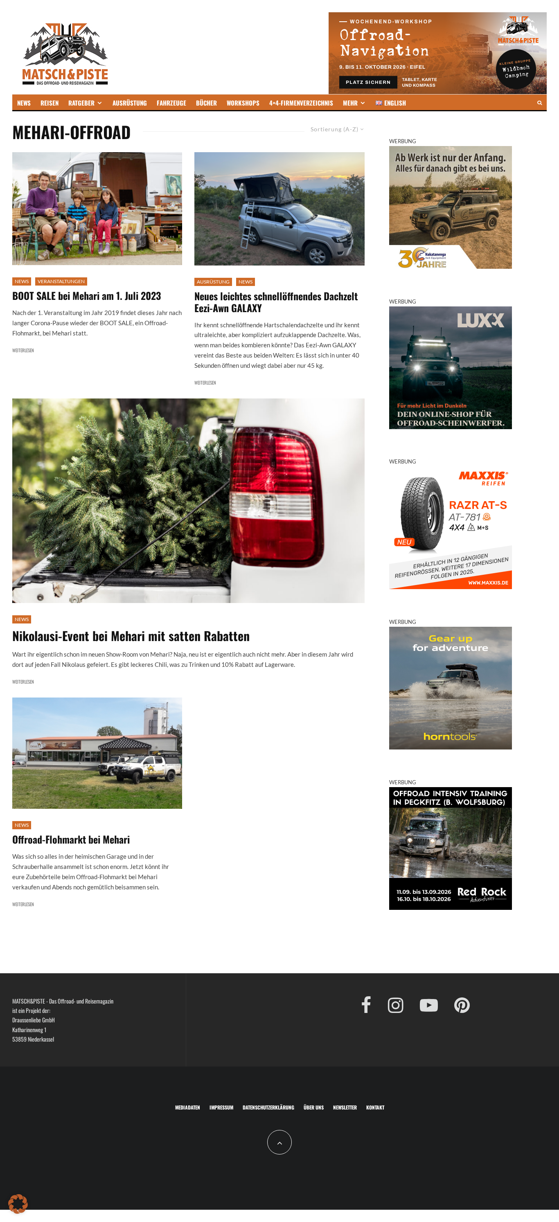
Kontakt (375, 1107)
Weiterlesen (23, 350)
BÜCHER (206, 102)
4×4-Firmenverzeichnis (301, 102)
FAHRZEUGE (171, 102)
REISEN (50, 102)
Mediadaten (187, 1107)
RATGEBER (81, 102)
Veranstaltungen (61, 281)
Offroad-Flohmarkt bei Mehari (71, 839)
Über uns (314, 1107)
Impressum (221, 1107)
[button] (18, 1204)
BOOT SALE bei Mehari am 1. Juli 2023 (86, 296)
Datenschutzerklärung (268, 1107)
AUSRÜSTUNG (130, 102)
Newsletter (345, 1107)
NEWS (24, 102)
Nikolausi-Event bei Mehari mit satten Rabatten (131, 635)
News (22, 281)
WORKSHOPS (243, 102)
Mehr (350, 102)
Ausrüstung (213, 282)
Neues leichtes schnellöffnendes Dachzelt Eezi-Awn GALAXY (276, 302)
